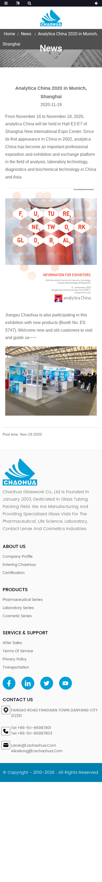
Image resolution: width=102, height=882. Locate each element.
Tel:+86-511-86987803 (31, 733)
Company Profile (18, 556)
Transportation (16, 667)
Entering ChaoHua (19, 564)
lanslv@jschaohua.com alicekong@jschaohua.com (37, 748)
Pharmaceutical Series (23, 599)
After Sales (12, 643)
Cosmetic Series (17, 616)
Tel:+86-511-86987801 (31, 728)
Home (9, 33)
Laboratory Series (18, 608)
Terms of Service (18, 651)
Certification (14, 573)
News (26, 33)
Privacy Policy (15, 659)
